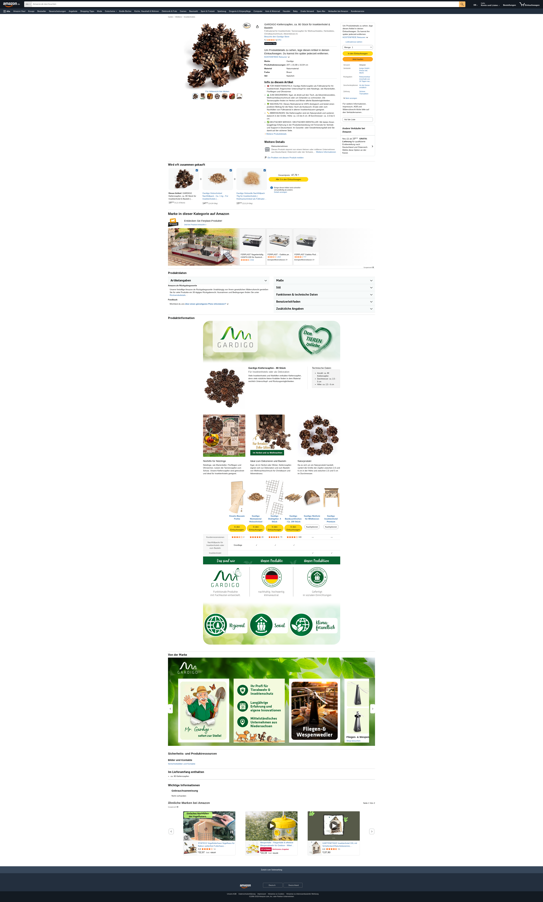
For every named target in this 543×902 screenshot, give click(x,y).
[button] (6, 11)
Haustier (286, 11)
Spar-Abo (321, 11)
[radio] (195, 96)
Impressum (262, 894)
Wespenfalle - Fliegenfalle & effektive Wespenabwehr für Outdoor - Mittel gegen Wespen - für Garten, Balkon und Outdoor (278, 844)
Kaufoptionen (312, 527)
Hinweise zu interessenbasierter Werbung (302, 894)
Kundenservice (357, 11)
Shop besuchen (353, 741)
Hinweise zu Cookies (276, 894)
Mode (99, 11)
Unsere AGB (231, 894)
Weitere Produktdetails (276, 134)
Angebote (73, 11)
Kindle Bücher (125, 11)
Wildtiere (178, 17)
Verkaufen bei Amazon (338, 11)
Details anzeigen (280, 192)
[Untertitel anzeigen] (231, 814)
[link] (218, 179)
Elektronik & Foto (169, 11)
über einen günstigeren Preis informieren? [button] (206, 304)
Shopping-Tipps (87, 11)
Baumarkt (193, 11)
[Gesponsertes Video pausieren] (231, 832)
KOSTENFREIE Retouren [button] (354, 37)
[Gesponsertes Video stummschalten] (231, 837)
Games (183, 11)
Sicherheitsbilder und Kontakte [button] (181, 764)
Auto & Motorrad (272, 11)
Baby (295, 11)
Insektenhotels (189, 17)
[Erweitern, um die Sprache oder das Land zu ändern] (477, 5)
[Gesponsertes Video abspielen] (271, 826)
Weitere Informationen (326, 152)
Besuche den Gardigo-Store (276, 36)
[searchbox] (245, 4)
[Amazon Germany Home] (245, 886)
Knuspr (31, 11)
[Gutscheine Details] (116, 11)
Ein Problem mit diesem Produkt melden (286, 157)
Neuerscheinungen (57, 11)
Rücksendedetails (178, 295)
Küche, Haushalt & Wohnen (146, 11)
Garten (170, 17)
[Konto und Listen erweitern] (499, 5)
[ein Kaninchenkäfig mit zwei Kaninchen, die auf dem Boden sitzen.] (204, 247)
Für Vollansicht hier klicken (217, 91)
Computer (258, 11)
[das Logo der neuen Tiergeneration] (173, 222)
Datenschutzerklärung (247, 894)
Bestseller (41, 11)
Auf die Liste (349, 119)
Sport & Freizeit (208, 11)
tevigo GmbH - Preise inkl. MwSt (364, 70)
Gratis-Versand (307, 11)
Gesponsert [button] (368, 267)
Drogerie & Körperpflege (240, 11)
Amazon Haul (19, 11)
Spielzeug (221, 11)
